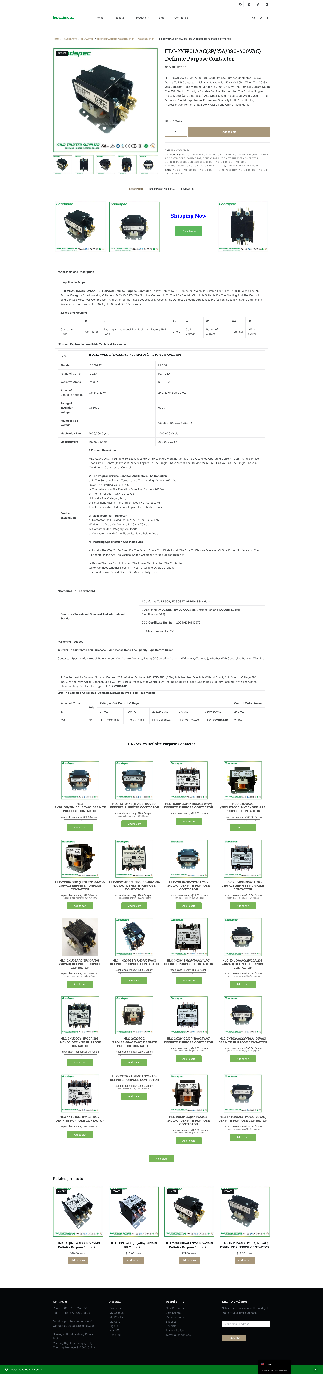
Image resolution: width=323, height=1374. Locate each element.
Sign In (113, 1326)
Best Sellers (173, 1312)
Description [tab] (136, 189)
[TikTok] (258, 4)
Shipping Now (188, 216)
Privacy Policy (175, 1330)
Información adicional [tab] (162, 189)
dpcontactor (174, 173)
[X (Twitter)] (249, 4)
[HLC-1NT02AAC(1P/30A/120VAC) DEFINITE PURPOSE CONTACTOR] (245, 1211)
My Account (117, 1312)
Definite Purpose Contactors (184, 162)
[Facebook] (240, 4)
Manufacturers (175, 1317)
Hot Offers (116, 1330)
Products (140, 17)
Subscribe (234, 1338)
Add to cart (229, 131)
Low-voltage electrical (242, 165)
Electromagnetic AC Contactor (186, 165)
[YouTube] (267, 4)
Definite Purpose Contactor (239, 158)
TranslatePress (280, 1370)
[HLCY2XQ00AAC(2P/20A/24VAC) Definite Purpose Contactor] (189, 1211)
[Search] (253, 18)
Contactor (194, 158)
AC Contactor (211, 154)
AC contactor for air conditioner (245, 154)
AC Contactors (175, 158)
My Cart (114, 1321)
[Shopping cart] (268, 18)
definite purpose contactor (228, 170)
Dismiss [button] (315, 1369)
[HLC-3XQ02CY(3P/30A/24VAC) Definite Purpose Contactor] (78, 1211)
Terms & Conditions (178, 1335)
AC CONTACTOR (191, 154)
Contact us (181, 17)
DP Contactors (235, 162)
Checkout (115, 1335)
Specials (171, 1326)
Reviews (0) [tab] (187, 189)
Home (99, 17)
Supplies (171, 1321)
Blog (161, 17)
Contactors (211, 158)
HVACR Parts (217, 165)
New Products (175, 1308)
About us (119, 17)
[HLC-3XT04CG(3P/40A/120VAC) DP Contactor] (134, 1211)
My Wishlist (116, 1317)
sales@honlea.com (83, 1325)
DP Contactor (214, 162)
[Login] (261, 18)
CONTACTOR (200, 170)
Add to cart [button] (78, 1260)
